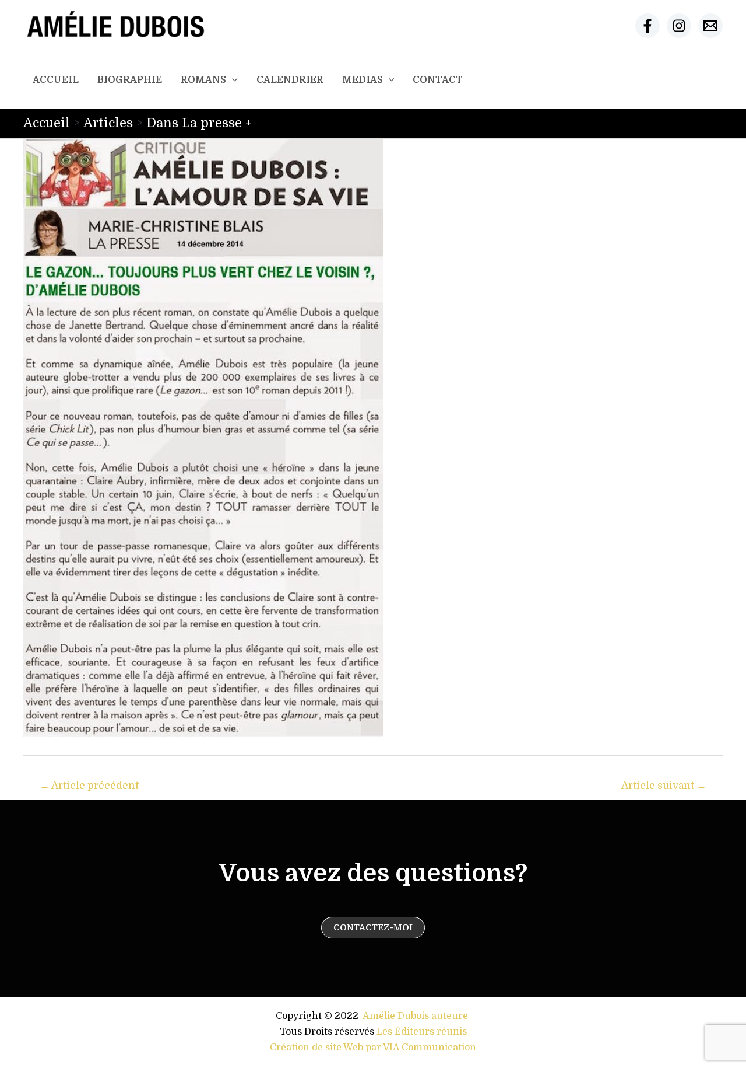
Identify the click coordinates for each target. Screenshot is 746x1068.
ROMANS (203, 80)
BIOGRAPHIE (129, 80)
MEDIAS (362, 80)
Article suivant (663, 785)
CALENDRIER (289, 80)
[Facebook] (647, 25)
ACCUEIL (56, 80)
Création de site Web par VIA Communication (373, 1047)
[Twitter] (679, 25)
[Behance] (710, 25)
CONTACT (438, 80)
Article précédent (89, 785)
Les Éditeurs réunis (421, 1032)
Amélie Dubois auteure (415, 1016)
